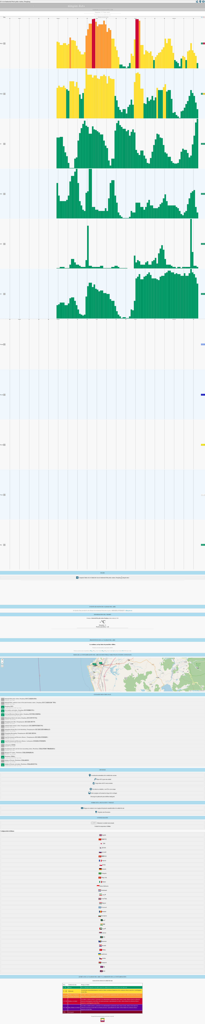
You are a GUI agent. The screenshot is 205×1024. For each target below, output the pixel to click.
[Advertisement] (48, 592)
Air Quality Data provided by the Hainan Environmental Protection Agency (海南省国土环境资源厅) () (102, 610)
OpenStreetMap (195, 690)
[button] (94, 665)
